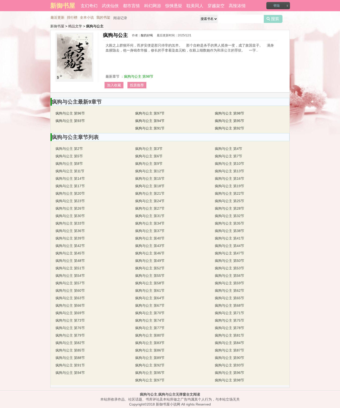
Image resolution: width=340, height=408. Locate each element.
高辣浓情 (237, 5)
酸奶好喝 (147, 35)
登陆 (276, 5)
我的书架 (103, 17)
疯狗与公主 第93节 (70, 121)
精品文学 (75, 26)
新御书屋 (57, 26)
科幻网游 (152, 5)
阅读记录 (120, 18)
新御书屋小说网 (168, 404)
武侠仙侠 (110, 5)
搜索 (273, 19)
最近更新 (57, 17)
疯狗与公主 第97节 (150, 113)
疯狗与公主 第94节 (150, 121)
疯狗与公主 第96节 (70, 113)
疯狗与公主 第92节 (229, 128)
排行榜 (72, 17)
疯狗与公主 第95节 (229, 121)
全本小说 (87, 17)
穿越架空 (216, 5)
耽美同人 (194, 5)
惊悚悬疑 (173, 5)
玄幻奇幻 (89, 5)
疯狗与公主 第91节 (150, 128)
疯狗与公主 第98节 (138, 76)
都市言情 (131, 5)
